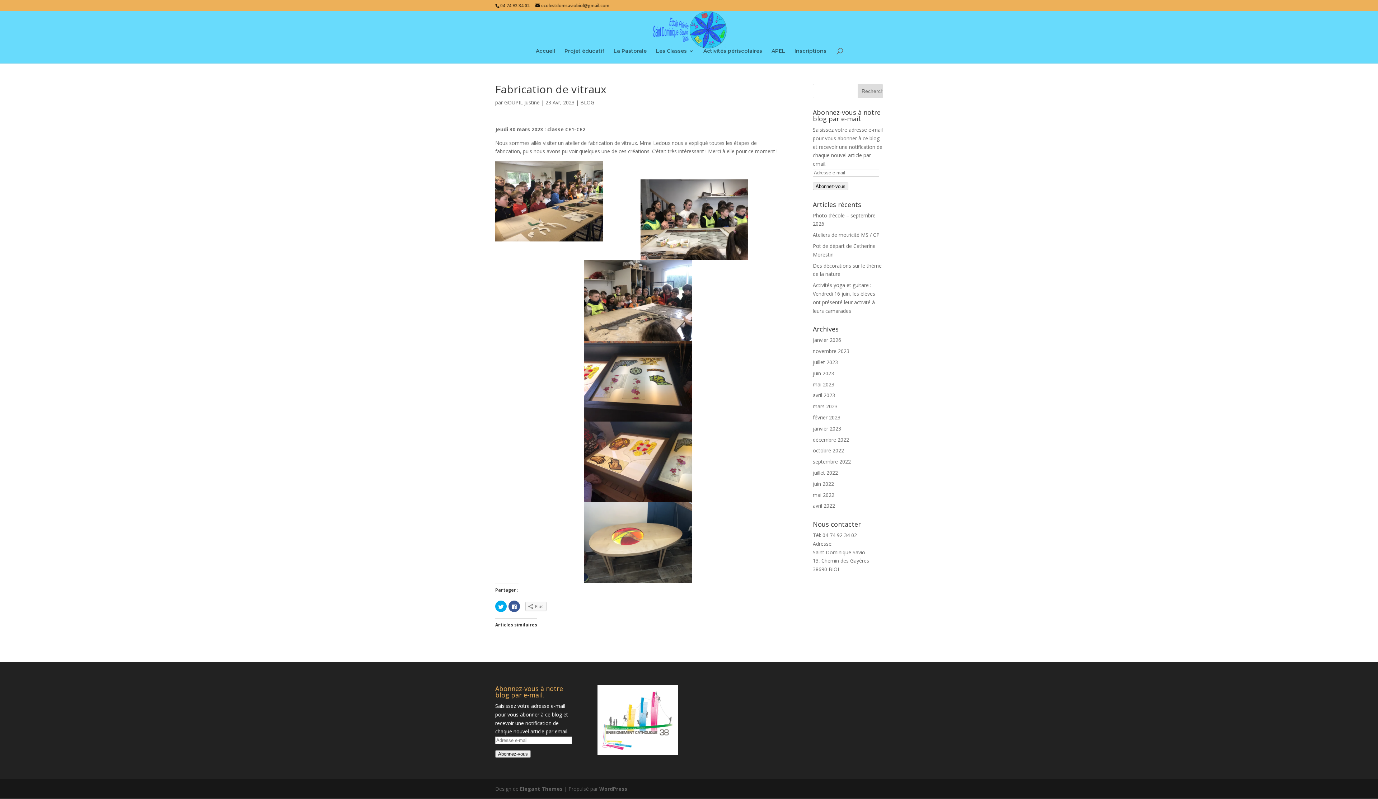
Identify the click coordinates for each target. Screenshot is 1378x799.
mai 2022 (823, 495)
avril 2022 (824, 505)
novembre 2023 (831, 351)
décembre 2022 (831, 439)
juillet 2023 (825, 362)
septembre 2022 (832, 461)
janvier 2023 (827, 428)
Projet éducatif (584, 51)
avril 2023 (824, 395)
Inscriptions (810, 51)
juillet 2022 (825, 472)
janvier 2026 (827, 340)
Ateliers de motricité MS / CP (846, 234)
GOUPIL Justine (522, 102)
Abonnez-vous (830, 186)
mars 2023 (825, 406)
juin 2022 (823, 483)
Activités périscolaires (732, 51)
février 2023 (826, 417)
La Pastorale (630, 51)
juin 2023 (823, 373)
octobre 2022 (828, 450)
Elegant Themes (541, 788)
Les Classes (671, 51)
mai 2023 (823, 384)
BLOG (587, 102)
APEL (778, 51)
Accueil (545, 51)
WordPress (613, 788)
